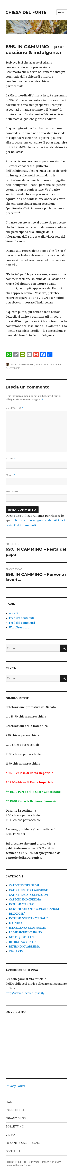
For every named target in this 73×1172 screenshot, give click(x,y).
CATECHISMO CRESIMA (25, 899)
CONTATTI (13, 1151)
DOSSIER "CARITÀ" (21, 904)
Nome (11, 458)
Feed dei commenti (22, 622)
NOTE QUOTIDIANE (22, 937)
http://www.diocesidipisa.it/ (25, 993)
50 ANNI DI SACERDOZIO (23, 1143)
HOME (10, 1101)
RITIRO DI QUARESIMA (24, 946)
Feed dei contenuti (21, 618)
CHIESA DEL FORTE (26, 12)
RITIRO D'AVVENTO (22, 941)
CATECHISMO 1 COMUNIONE (28, 890)
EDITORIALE (17, 923)
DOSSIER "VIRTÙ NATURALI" (28, 918)
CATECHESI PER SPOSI (24, 885)
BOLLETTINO (15, 1126)
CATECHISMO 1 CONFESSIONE (29, 894)
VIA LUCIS (16, 951)
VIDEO (10, 1134)
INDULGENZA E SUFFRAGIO (27, 927)
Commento (14, 407)
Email (10, 475)
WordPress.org (19, 627)
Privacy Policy (15, 1086)
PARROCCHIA (15, 1110)
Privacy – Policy (40, 1162)
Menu (62, 12)
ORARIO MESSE (17, 1118)
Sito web (12, 491)
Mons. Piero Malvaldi (22, 364)
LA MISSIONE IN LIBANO (25, 932)
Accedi (13, 613)
